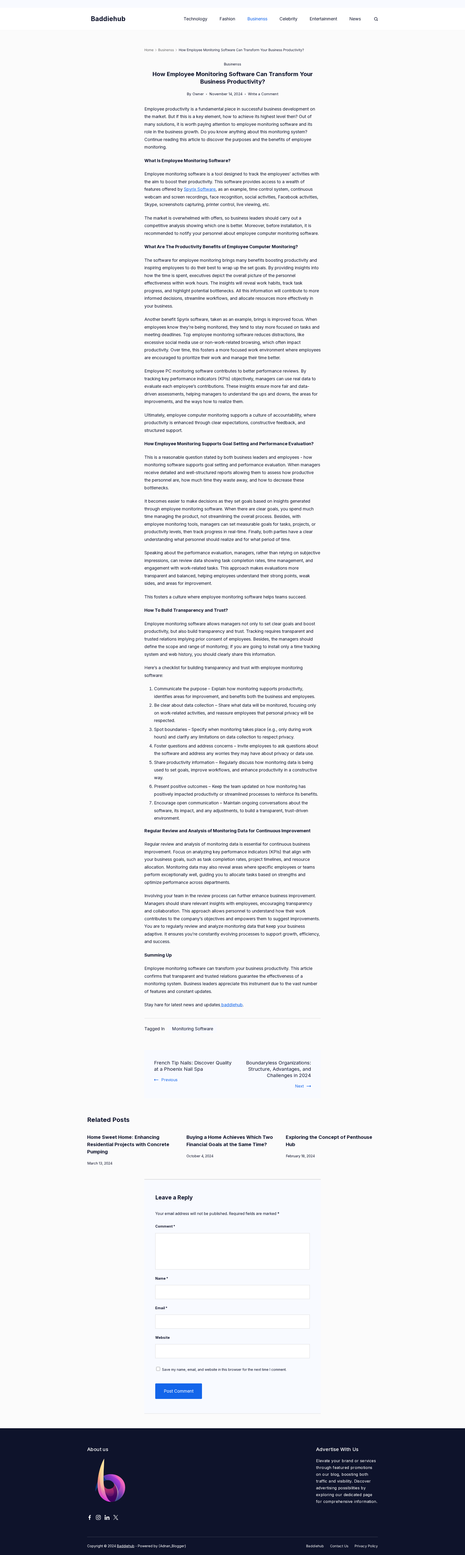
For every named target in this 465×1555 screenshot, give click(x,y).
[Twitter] (115, 1517)
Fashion (227, 18)
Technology (195, 18)
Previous (169, 1079)
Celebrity (288, 18)
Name (161, 1278)
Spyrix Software (200, 189)
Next (299, 1086)
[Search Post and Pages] (376, 19)
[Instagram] (98, 1517)
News (355, 18)
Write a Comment (263, 94)
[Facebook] (89, 1517)
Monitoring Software (192, 1028)
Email (161, 1308)
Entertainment (323, 18)
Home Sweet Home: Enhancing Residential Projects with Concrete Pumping (128, 1144)
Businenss (257, 18)
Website (162, 1337)
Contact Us (339, 1546)
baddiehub (231, 1004)
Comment (165, 1226)
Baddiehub (108, 19)
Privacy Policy (366, 1546)
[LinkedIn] (107, 1517)
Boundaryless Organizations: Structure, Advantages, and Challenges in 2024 (278, 1069)
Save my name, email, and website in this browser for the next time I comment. (224, 1369)
